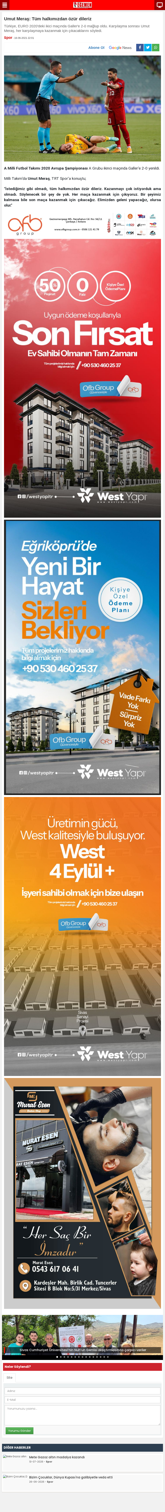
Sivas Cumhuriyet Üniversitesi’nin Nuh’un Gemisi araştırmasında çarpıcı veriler (83, 1350)
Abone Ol (96, 48)
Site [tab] (9, 1377)
